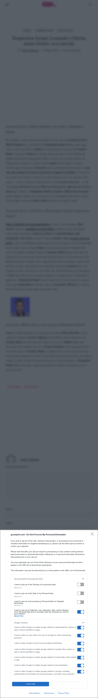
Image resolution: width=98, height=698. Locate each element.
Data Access (49, 693)
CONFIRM (30, 684)
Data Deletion (34, 693)
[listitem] (49, 578)
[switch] (80, 584)
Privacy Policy (63, 693)
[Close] (93, 534)
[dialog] (49, 614)
